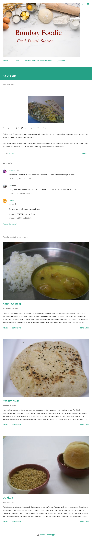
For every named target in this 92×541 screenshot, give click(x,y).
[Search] (82, 4)
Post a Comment (10, 224)
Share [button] (84, 153)
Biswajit (12, 200)
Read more (84, 328)
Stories (12, 153)
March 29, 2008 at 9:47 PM (20, 193)
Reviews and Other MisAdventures (38, 60)
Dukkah (8, 497)
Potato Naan (11, 400)
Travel (16, 60)
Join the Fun (62, 60)
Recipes (6, 60)
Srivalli (12, 171)
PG (10, 185)
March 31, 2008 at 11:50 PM (20, 218)
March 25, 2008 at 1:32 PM (20, 178)
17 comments (15, 328)
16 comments (15, 425)
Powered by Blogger (47, 535)
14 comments (15, 522)
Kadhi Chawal (12, 303)
